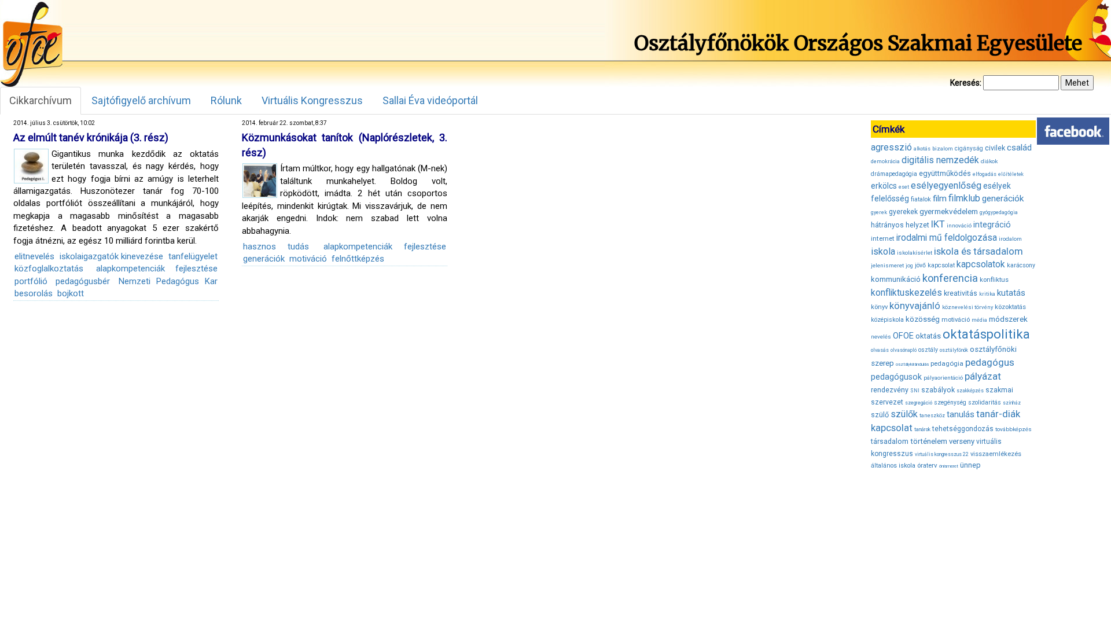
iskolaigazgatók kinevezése (112, 256)
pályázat (983, 376)
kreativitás (960, 293)
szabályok (938, 390)
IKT (938, 224)
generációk (264, 258)
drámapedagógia (894, 174)
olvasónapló (904, 350)
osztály (928, 350)
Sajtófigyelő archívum (141, 100)
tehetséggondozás (963, 429)
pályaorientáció (943, 377)
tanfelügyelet (193, 256)
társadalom (889, 441)
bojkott (70, 293)
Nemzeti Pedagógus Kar (168, 281)
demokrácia (885, 161)
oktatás (928, 336)
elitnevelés (34, 256)
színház (1012, 403)
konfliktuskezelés (906, 292)
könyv (879, 307)
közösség (923, 319)
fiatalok (921, 199)
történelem (928, 441)
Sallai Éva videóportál (430, 100)
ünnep (970, 465)
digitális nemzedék (940, 160)
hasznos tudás (276, 246)
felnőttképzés (358, 258)
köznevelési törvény (967, 307)
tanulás (960, 414)
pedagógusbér (83, 281)
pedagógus (989, 362)
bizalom (942, 148)
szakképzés (970, 391)
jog (909, 266)
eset (904, 187)
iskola (883, 251)
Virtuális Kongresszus (312, 100)
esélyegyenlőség (946, 185)
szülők (904, 414)
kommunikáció (896, 279)
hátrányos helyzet (900, 224)
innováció (959, 225)
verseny (961, 441)
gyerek (879, 212)
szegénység (950, 402)
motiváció (308, 258)
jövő (920, 265)
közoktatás (1010, 307)
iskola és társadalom (978, 251)
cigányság (969, 148)
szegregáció (918, 403)
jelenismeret (887, 265)
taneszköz (932, 415)
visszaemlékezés (995, 454)
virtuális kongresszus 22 (942, 454)
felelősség (890, 198)
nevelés (881, 336)
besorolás (33, 293)
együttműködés (945, 173)
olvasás (880, 350)
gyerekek (903, 212)
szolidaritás (984, 402)
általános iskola (893, 465)
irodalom (1010, 239)
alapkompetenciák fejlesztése (157, 268)
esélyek (997, 185)
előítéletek (1011, 174)
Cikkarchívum (40, 100)
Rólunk (226, 100)
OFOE (903, 335)
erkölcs (884, 185)
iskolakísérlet (914, 252)
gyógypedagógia (999, 212)
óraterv (927, 465)
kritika (987, 294)
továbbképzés (1013, 429)
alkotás (922, 149)
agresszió (891, 147)
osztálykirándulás (912, 364)
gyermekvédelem (948, 211)
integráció (992, 224)
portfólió (30, 281)
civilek (995, 148)
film (940, 198)
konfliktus (994, 280)
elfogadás (984, 174)
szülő (880, 414)
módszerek (1008, 318)
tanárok (922, 429)
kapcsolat (941, 265)
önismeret (948, 466)
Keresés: (965, 82)
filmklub (964, 198)
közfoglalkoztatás (48, 268)
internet (883, 238)
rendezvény (889, 389)
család (1019, 147)
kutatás (1011, 293)
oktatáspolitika (986, 334)
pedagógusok (896, 376)
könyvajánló (914, 305)
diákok (989, 161)
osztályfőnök (954, 350)
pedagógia (946, 363)
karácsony (1021, 265)
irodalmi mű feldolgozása (946, 238)
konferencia (950, 278)
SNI (914, 391)
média (979, 320)
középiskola (887, 319)
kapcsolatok (981, 264)
